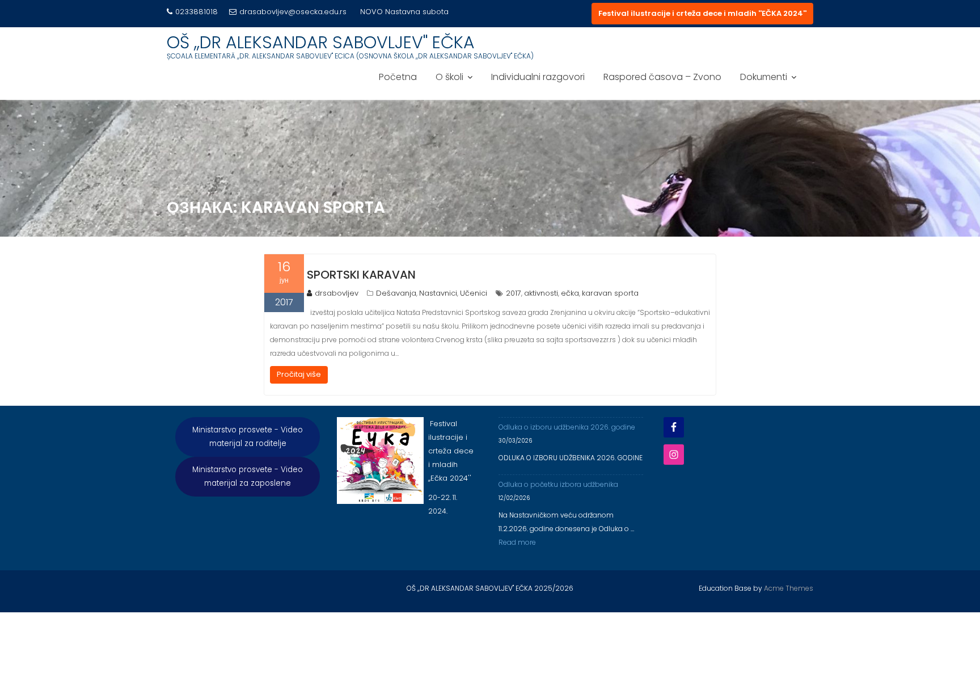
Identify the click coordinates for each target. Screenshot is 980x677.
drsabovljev (336, 293)
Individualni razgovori (538, 76)
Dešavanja (396, 293)
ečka (570, 293)
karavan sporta (610, 293)
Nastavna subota (417, 11)
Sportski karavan (361, 275)
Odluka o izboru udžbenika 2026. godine (567, 427)
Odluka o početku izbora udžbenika (558, 484)
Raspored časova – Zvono (662, 76)
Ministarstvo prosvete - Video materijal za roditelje (247, 436)
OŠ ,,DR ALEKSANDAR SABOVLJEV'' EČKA (321, 42)
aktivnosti (541, 293)
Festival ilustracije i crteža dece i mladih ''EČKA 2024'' (702, 13)
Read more (517, 542)
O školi (449, 76)
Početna (398, 76)
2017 (513, 293)
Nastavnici (438, 293)
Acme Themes (788, 588)
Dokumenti (763, 76)
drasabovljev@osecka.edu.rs (293, 11)
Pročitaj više (299, 374)
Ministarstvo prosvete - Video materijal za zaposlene (247, 476)
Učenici (473, 293)
